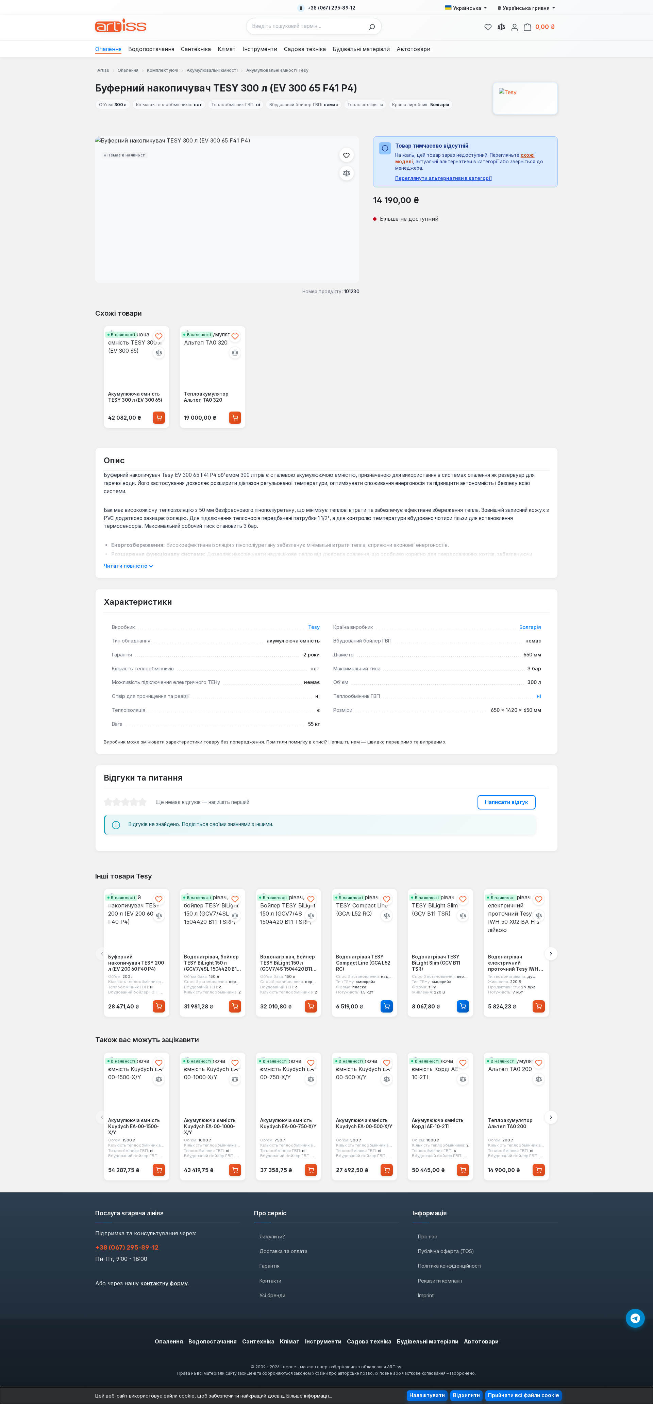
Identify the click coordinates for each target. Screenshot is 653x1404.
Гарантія (269, 1266)
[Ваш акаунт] (514, 26)
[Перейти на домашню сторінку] (120, 25)
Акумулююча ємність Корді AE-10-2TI (438, 1123)
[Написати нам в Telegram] (635, 1318)
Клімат (290, 1341)
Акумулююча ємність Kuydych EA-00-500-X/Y (364, 1123)
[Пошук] (373, 26)
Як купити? (272, 1236)
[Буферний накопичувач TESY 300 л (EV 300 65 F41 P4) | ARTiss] (227, 209)
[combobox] (305, 26)
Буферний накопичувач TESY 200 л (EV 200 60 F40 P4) (136, 963)
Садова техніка (369, 1341)
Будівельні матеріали (427, 1341)
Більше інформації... (309, 1396)
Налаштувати (427, 1395)
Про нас (427, 1236)
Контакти (270, 1281)
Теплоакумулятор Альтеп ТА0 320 (206, 397)
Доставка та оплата (283, 1251)
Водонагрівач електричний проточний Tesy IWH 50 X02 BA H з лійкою (516, 963)
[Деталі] (387, 1006)
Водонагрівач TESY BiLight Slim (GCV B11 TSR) (436, 963)
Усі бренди (272, 1295)
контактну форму (164, 1283)
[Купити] (159, 417)
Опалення (169, 1341)
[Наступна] (551, 954)
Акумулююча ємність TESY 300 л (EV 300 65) (135, 397)
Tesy (314, 627)
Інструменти (323, 1341)
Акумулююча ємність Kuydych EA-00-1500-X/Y (134, 1126)
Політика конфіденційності (449, 1266)
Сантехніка (258, 1341)
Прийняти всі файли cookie (523, 1395)
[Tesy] (525, 98)
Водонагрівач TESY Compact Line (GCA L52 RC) (363, 963)
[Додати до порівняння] (346, 173)
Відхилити (466, 1395)
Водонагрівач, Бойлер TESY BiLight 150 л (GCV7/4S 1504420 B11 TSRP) (287, 963)
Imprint (426, 1295)
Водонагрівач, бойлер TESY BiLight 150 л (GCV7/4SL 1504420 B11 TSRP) (211, 963)
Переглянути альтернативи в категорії (443, 178)
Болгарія (530, 627)
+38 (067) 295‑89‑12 (126, 1247)
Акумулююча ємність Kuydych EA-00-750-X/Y (288, 1123)
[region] (227, 209)
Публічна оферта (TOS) (446, 1251)
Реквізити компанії (440, 1281)
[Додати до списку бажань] (346, 154)
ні (539, 696)
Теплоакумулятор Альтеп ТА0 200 (510, 1123)
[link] (488, 26)
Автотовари (481, 1341)
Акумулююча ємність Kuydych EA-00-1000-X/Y (210, 1126)
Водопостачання (212, 1341)
